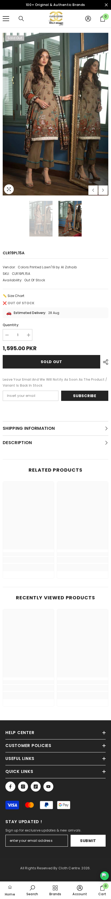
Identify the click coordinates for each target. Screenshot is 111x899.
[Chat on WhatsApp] (104, 875)
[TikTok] (36, 787)
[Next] (103, 190)
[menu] (6, 18)
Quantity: (11, 325)
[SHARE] (104, 362)
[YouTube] (48, 787)
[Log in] (88, 18)
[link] (28, 560)
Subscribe (84, 395)
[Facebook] (10, 787)
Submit (88, 840)
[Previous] (93, 190)
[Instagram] (23, 787)
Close (106, 5)
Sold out (51, 361)
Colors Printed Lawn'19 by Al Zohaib (47, 267)
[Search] (21, 18)
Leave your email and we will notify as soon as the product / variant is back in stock (55, 382)
